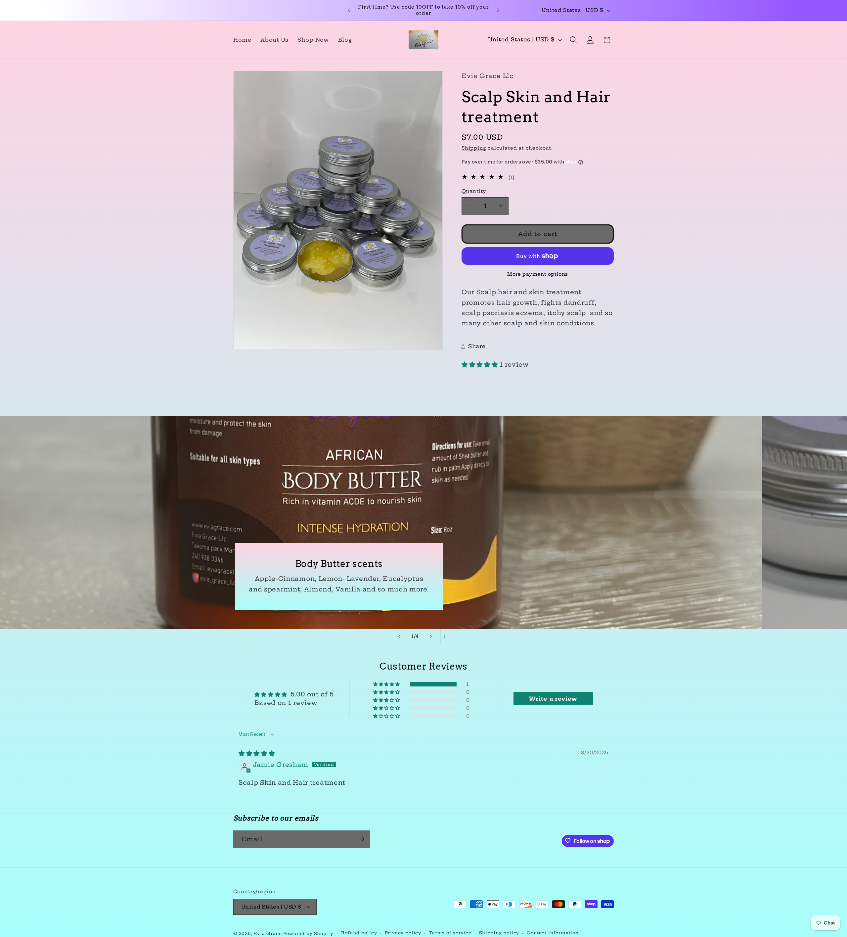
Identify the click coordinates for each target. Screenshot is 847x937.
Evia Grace (268, 933)
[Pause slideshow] (447, 636)
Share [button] (476, 346)
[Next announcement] (498, 10)
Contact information (552, 933)
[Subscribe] (361, 839)
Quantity (474, 191)
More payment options (537, 274)
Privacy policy (403, 933)
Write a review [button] (553, 698)
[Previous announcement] (349, 10)
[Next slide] (431, 636)
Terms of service (450, 933)
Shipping (474, 148)
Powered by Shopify (308, 933)
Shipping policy (499, 933)
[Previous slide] (399, 636)
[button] (573, 39)
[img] (257, 753)
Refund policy (359, 933)
